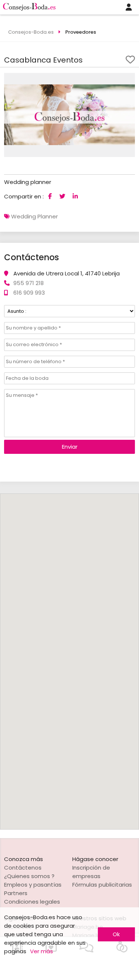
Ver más (41, 951)
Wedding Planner (34, 216)
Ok (116, 934)
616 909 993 (29, 293)
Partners (15, 893)
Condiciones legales (32, 901)
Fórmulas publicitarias (102, 884)
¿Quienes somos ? (29, 876)
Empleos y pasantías (33, 884)
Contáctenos (23, 867)
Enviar (69, 447)
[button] (128, 80)
